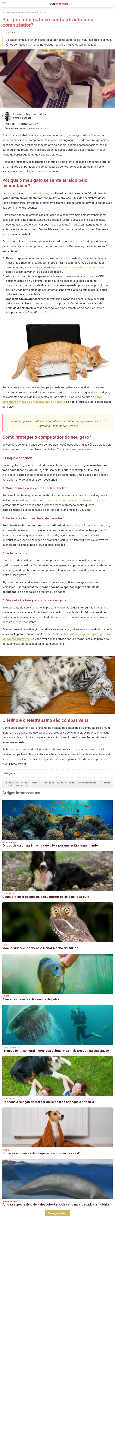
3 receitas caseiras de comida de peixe (30, 999)
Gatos (44, 12)
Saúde (5, 1150)
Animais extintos (11, 1201)
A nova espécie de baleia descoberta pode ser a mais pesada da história (55, 1204)
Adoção (35, 12)
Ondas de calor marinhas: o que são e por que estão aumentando (50, 845)
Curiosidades (8, 12)
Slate (76, 241)
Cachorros (8, 893)
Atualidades (23, 12)
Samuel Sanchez (22, 117)
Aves (4, 945)
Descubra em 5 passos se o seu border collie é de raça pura (46, 897)
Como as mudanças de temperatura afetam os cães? (41, 1153)
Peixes (5, 996)
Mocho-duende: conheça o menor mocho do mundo (40, 948)
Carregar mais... (57, 1213)
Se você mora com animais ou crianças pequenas (74, 500)
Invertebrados (10, 1047)
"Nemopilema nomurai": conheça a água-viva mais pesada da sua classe (55, 1050)
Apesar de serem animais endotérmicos (75, 267)
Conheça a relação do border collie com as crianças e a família (48, 1102)
